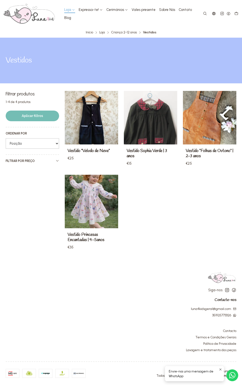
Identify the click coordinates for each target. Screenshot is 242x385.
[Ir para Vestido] (91, 117)
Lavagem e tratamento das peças (211, 350)
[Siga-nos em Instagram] (222, 14)
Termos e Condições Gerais (215, 337)
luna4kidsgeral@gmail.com (211, 309)
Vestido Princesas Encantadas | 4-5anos (86, 237)
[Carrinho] (236, 13)
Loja (102, 32)
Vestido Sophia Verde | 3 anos (147, 153)
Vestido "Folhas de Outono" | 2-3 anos (209, 153)
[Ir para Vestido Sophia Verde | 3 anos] (150, 117)
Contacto (229, 331)
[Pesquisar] (205, 13)
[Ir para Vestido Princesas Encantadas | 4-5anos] (91, 201)
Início (89, 32)
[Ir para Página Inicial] (29, 14)
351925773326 (221, 315)
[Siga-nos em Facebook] (228, 14)
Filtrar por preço (20, 161)
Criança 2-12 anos (124, 32)
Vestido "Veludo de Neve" (89, 151)
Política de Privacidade (219, 344)
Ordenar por (16, 133)
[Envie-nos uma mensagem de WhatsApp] (232, 375)
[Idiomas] (214, 13)
